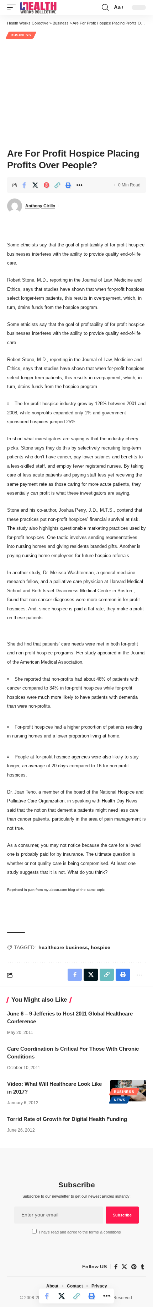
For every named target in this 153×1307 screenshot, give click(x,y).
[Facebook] (115, 1266)
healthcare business (63, 947)
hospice (100, 947)
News (120, 1100)
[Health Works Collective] (38, 7)
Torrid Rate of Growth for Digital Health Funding (67, 1119)
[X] (124, 1266)
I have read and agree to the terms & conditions (80, 1232)
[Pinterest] (134, 1266)
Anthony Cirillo (40, 205)
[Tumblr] (142, 1266)
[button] (13, 7)
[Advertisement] (76, 92)
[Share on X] (35, 185)
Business (21, 35)
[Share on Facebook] (24, 185)
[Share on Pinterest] (46, 185)
